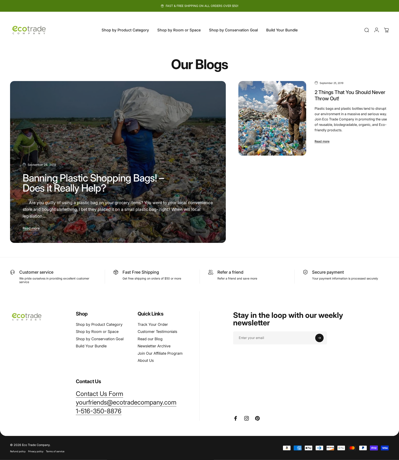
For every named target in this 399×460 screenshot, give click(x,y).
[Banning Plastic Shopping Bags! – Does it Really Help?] (118, 162)
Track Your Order (153, 324)
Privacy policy (35, 451)
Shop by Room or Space (97, 331)
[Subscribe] (319, 338)
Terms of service (55, 451)
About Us (146, 360)
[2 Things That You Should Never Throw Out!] (272, 118)
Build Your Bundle (91, 346)
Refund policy (18, 451)
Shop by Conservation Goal (100, 339)
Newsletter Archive (154, 346)
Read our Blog (150, 339)
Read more (31, 228)
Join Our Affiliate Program (160, 353)
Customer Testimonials (157, 331)
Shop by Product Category (99, 324)
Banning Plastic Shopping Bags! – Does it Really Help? (93, 183)
